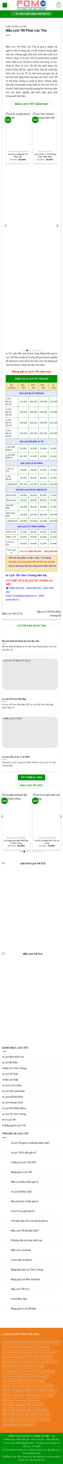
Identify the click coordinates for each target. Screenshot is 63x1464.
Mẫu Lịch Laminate (21, 1250)
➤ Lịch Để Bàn (10, 1062)
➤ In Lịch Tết (9, 1119)
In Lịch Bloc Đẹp (47, 1371)
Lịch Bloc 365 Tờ (41, 1376)
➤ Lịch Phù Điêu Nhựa (14, 1108)
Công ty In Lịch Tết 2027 (23, 1162)
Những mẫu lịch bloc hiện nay (26, 1240)
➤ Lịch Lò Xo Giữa (12, 1085)
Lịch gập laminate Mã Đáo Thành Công (16, 841)
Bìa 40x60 (7, 1342)
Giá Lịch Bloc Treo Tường (32, 1366)
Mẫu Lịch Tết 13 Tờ (12, 613)
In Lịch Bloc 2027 (10, 1371)
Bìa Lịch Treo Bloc (48, 1352)
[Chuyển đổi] (59, 1057)
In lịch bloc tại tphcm (21, 1260)
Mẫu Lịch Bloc (34, 1400)
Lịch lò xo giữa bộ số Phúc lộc (18, 155)
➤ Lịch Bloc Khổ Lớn (13, 1057)
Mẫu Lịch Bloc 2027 (35, 1405)
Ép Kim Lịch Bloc (27, 1424)
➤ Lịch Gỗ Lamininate (13, 1091)
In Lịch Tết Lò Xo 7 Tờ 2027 (16, 757)
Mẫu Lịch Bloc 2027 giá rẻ (24, 1182)
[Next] (57, 231)
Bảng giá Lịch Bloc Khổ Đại (25, 1279)
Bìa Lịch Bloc (9, 1347)
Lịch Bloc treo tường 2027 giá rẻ (17, 1386)
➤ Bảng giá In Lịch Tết (13, 1125)
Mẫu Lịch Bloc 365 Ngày (13, 1405)
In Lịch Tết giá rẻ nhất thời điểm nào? (30, 1143)
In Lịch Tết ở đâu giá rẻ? (23, 1152)
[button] (4, 5)
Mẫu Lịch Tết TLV (20, 1289)
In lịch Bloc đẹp (19, 1299)
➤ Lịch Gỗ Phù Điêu (12, 1097)
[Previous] (6, 231)
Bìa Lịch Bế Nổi (42, 1347)
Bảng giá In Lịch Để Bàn (23, 1308)
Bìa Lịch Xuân (33, 1357)
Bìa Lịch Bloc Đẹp (25, 1347)
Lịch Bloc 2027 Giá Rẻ (12, 1381)
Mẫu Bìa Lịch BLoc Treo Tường (39, 1395)
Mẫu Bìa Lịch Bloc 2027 (13, 1395)
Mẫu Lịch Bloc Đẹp (41, 1420)
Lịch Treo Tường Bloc (42, 1386)
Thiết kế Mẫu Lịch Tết (16, 26)
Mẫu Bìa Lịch (31, 1391)
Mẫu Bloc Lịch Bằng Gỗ (13, 1391)
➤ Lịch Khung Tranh (12, 1102)
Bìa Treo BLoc (9, 1362)
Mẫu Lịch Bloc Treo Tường (37, 1415)
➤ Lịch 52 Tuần (10, 1074)
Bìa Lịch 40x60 (53, 1342)
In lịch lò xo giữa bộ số (22, 1211)
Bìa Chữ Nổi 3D (21, 1342)
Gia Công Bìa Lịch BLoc (47, 1362)
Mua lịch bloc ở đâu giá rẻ (24, 1201)
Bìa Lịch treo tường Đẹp (13, 1357)
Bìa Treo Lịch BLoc (26, 1362)
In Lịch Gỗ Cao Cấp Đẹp (14, 699)
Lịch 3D (28, 1376)
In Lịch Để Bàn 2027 (21, 1191)
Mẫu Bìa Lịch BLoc (48, 1391)
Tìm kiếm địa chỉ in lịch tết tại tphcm (29, 1221)
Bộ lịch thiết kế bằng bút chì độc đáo (20, 641)
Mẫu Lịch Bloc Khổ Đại (37, 1410)
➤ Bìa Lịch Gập (10, 1079)
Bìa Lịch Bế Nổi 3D (11, 1352)
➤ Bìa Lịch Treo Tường (14, 1068)
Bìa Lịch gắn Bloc (29, 1352)
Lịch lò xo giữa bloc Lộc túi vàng (47, 841)
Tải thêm (31, 777)
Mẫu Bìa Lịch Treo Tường (14, 1400)
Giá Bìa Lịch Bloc (10, 1366)
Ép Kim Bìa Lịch (10, 1424)
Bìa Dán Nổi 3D (37, 1342)
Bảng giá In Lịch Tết (21, 1172)
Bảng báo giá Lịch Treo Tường (27, 1269)
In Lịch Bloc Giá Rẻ (29, 1371)
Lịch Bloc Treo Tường (34, 1381)
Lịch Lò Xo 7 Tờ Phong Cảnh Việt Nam (45, 155)
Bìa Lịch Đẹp (46, 1357)
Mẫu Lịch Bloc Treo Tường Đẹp (16, 1420)
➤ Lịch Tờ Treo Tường (14, 1114)
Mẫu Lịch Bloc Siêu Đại (13, 1415)
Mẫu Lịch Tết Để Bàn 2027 (25, 1230)
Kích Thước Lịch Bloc (12, 1376)
